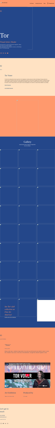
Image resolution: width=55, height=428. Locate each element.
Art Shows (32, 3)
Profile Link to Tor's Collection (10, 317)
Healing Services (38, 3)
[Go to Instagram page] (1, 53)
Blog (44, 3)
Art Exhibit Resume (9, 88)
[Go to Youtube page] (7, 53)
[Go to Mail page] (3, 53)
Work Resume (8, 85)
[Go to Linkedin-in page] (5, 53)
